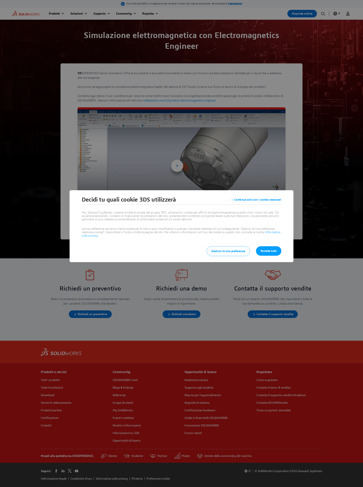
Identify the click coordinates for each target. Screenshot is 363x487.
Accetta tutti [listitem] (269, 250)
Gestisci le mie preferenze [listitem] (228, 251)
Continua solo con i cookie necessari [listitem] (257, 199)
